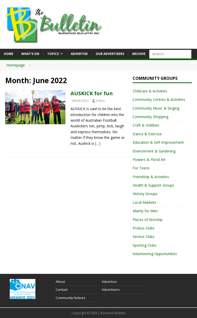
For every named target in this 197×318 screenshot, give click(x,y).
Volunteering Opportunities (155, 253)
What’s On (30, 54)
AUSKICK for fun (92, 93)
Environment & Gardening (154, 151)
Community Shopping (150, 116)
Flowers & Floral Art (149, 159)
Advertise (79, 54)
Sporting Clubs (144, 245)
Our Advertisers (110, 54)
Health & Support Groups (153, 185)
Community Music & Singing (156, 108)
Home (8, 54)
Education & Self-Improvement (158, 142)
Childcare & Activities (150, 91)
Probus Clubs (143, 228)
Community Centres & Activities (159, 99)
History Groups (145, 193)
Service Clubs (143, 236)
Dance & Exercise (147, 133)
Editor (100, 100)
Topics (53, 54)
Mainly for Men (145, 210)
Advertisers (111, 289)
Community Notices (70, 297)
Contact (61, 289)
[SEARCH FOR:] (170, 54)
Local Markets (144, 202)
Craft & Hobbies (146, 125)
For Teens (141, 168)
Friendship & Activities (151, 176)
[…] (97, 143)
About (60, 281)
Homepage (15, 65)
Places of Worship (148, 219)
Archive (138, 54)
